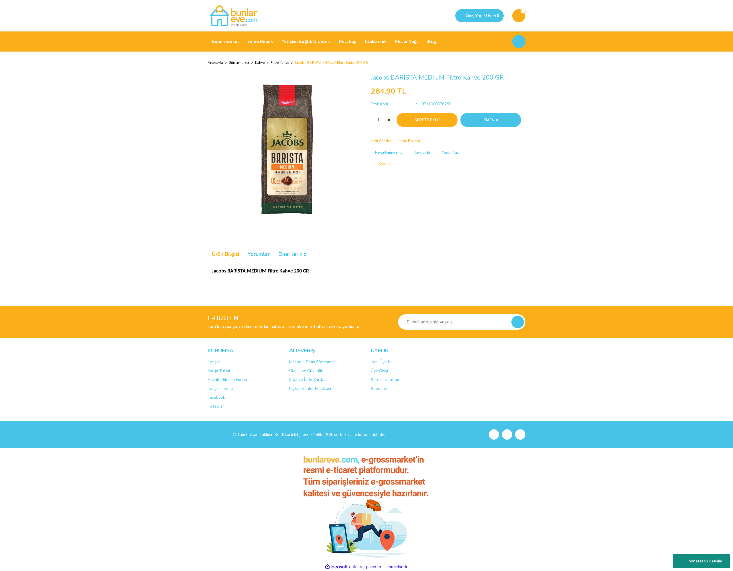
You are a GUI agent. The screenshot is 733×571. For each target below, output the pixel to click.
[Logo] (234, 15)
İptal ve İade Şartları (308, 379)
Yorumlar (259, 254)
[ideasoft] (336, 567)
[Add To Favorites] (386, 152)
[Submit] (517, 322)
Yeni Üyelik (381, 362)
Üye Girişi (379, 371)
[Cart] (518, 15)
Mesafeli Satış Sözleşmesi (312, 362)
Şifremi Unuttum (385, 379)
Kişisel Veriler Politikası (310, 388)
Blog (431, 41)
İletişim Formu (220, 388)
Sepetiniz (379, 388)
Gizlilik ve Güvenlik (306, 371)
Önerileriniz (292, 254)
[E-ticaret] (366, 567)
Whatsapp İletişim (705, 561)
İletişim (214, 362)
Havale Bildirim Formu (227, 379)
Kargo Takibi (219, 371)
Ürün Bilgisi (225, 254)
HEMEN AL (490, 120)
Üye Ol (492, 16)
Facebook (216, 397)
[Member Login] (461, 15)
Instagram (217, 406)
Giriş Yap (474, 16)
